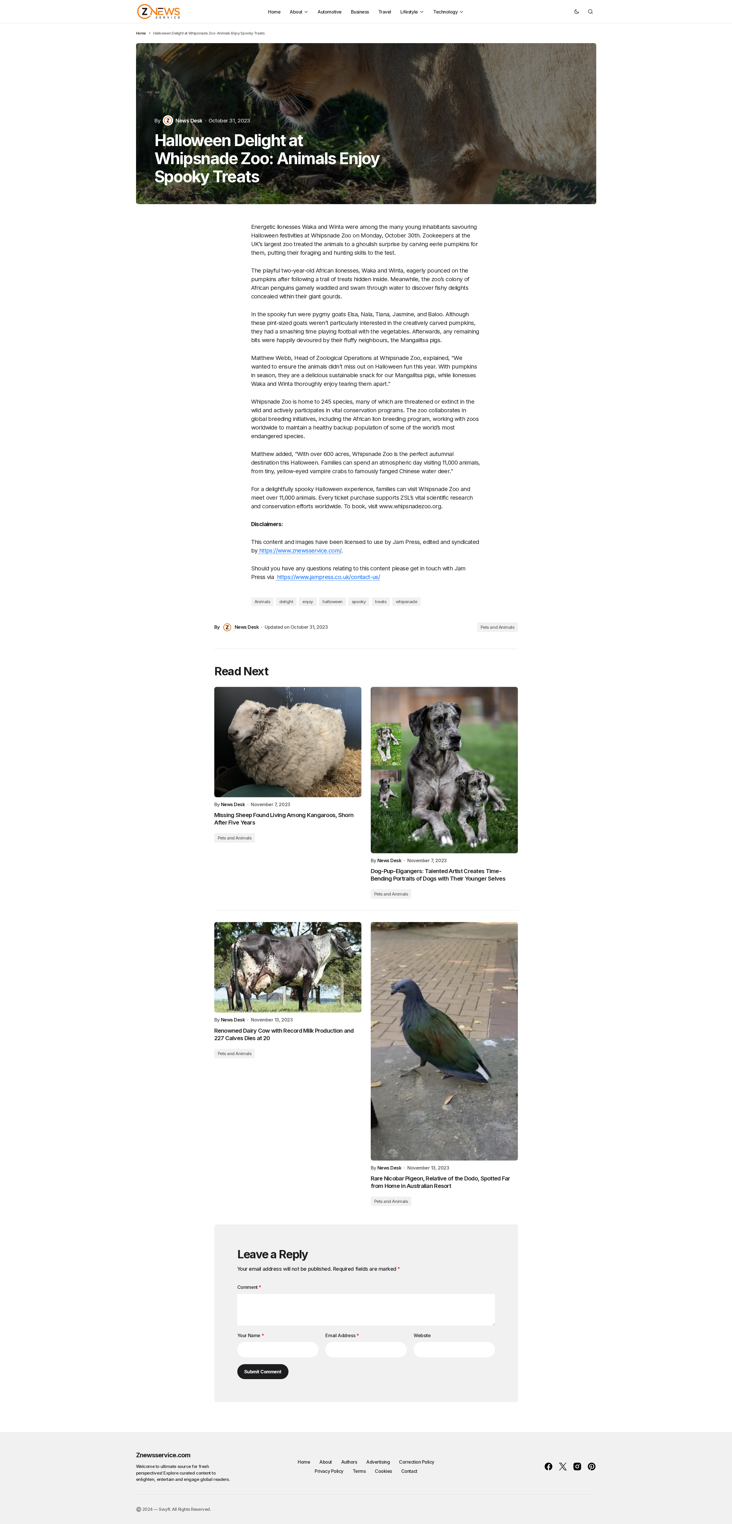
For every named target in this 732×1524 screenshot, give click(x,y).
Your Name (250, 1335)
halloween (332, 601)
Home (141, 33)
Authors (349, 1462)
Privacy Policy (329, 1471)
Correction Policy (416, 1462)
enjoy (307, 601)
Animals (262, 601)
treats (380, 601)
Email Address (342, 1335)
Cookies (383, 1471)
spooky (359, 601)
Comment (249, 1287)
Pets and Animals (498, 627)
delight (286, 601)
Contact (409, 1471)
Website (422, 1335)
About (325, 1462)
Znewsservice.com (163, 1455)
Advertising (378, 1462)
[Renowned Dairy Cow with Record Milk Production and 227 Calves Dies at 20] (288, 967)
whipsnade (406, 601)
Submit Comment (263, 1372)
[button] (576, 11)
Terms (359, 1471)
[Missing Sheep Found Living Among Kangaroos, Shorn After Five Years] (288, 742)
